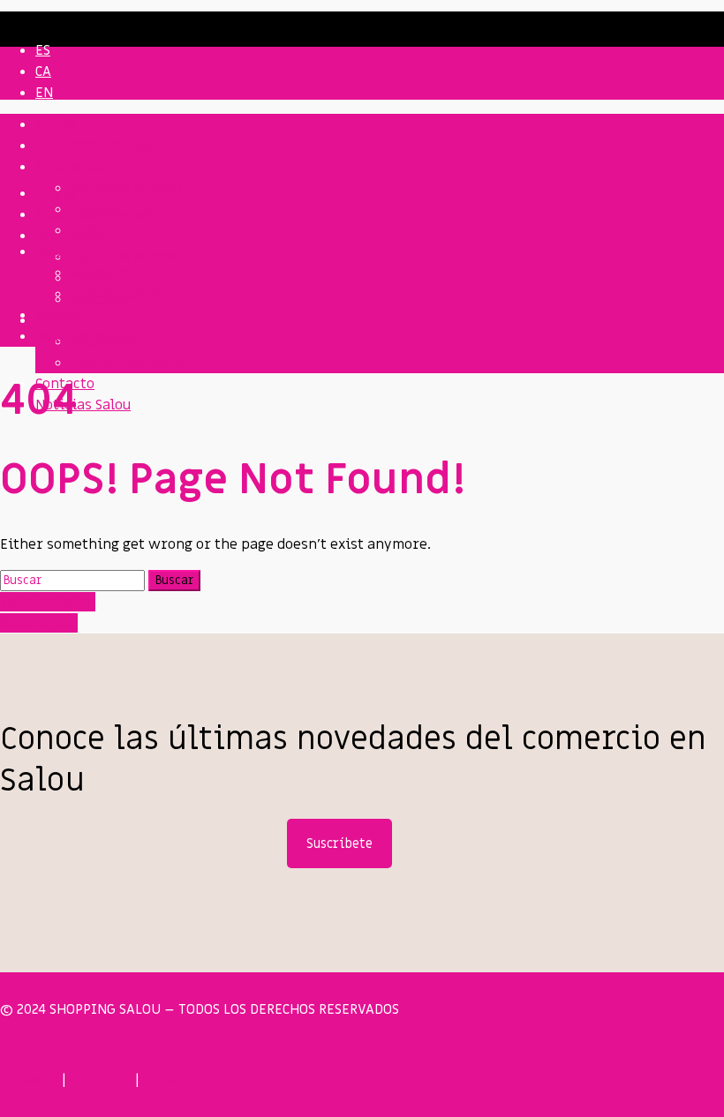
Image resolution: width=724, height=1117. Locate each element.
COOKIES (100, 1080)
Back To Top (39, 623)
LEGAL (166, 1080)
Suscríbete (339, 843)
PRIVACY (27, 1080)
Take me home (47, 601)
